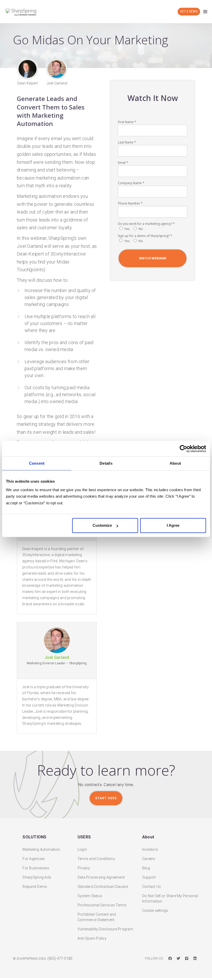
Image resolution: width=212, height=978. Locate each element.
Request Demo (34, 887)
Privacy (84, 868)
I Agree (173, 525)
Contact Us (151, 887)
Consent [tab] (37, 463)
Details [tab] (106, 463)
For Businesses (35, 868)
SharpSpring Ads (36, 877)
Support (149, 877)
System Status (90, 896)
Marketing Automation (41, 849)
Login (82, 849)
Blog (146, 868)
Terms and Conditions (96, 859)
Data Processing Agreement (101, 877)
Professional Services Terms (102, 905)
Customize (102, 525)
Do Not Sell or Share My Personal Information (170, 898)
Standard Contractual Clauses (103, 887)
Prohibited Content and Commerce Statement (97, 917)
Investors (150, 849)
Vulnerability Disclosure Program (105, 929)
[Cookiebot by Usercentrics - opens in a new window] (183, 449)
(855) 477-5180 (59, 958)
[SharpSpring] (22, 11)
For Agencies (33, 859)
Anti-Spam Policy (92, 938)
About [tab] (175, 463)
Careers (148, 859)
